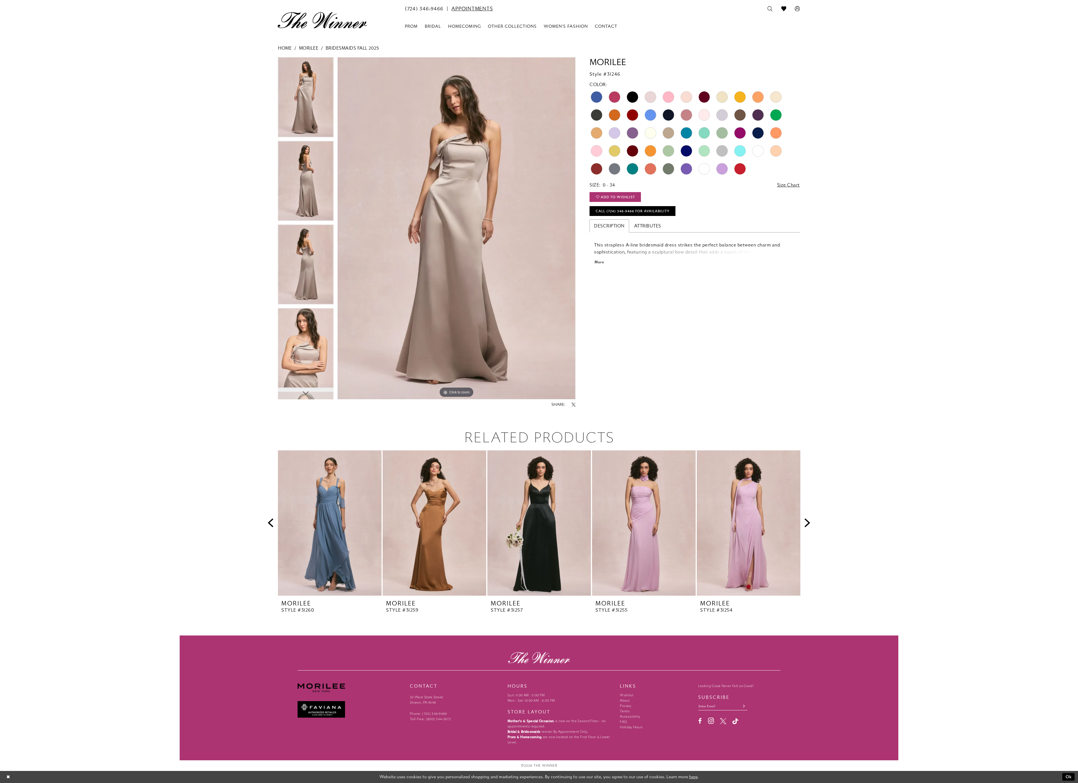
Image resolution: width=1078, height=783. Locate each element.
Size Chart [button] (788, 185)
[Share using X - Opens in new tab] (573, 405)
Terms (625, 711)
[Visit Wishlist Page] (784, 9)
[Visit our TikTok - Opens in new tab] (735, 721)
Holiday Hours (631, 727)
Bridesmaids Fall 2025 (352, 48)
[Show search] (770, 9)
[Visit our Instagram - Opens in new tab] (711, 720)
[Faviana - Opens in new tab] (351, 709)
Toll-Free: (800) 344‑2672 (430, 719)
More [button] (599, 262)
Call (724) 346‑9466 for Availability (633, 211)
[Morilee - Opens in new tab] (351, 687)
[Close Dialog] (8, 777)
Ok (1069, 776)
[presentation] (330, 523)
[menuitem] (424, 9)
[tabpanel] (306, 99)
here (693, 776)
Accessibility (630, 716)
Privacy (625, 706)
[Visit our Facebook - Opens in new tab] (700, 721)
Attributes (647, 226)
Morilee (309, 48)
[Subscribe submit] (744, 706)
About (625, 701)
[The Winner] (322, 20)
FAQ (623, 722)
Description (609, 226)
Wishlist (626, 695)
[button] (797, 9)
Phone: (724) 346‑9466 (428, 714)
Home (285, 48)
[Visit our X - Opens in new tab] (723, 721)
